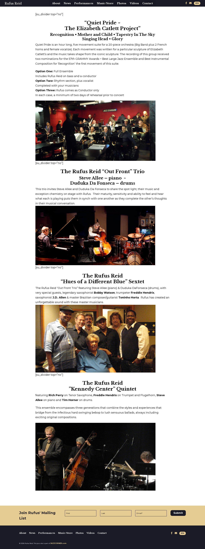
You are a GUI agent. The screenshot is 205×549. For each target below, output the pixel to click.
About (56, 3)
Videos (134, 3)
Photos (121, 3)
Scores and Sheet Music (114, 20)
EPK (197, 3)
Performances (83, 3)
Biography (60, 11)
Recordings (105, 11)
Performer (61, 16)
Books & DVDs (108, 16)
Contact (147, 3)
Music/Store (105, 3)
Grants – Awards (65, 30)
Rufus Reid (13, 3)
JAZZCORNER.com (58, 543)
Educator (59, 20)
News (67, 3)
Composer (60, 25)
